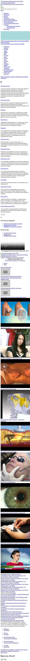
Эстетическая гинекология (11, 23)
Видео (5, 263)
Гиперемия (4, 179)
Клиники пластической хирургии (13, 223)
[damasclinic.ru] (15, 42)
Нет (5, 659)
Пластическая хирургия (13, 26)
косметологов (10, 235)
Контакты (6, 29)
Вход (2, 10)
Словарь (6, 24)
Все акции (13, 593)
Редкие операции (8, 22)
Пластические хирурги (10, 225)
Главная (3, 76)
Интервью (6, 14)
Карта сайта (4, 652)
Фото (5, 264)
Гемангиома (4, 119)
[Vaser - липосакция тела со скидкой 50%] (12, 257)
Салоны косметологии (10, 233)
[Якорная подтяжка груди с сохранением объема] (14, 254)
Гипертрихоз (4, 196)
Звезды (6, 16)
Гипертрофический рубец (8, 206)
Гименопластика (5, 158)
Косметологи (7, 234)
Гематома (3, 128)
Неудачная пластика (9, 19)
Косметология (11, 27)
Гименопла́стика (5, 149)
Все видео (3, 267)
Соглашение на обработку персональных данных (14, 649)
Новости (6, 13)
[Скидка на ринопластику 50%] (9, 253)
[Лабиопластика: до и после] (9, 256)
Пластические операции (10, 20)
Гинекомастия (4, 168)
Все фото (8, 267)
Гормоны (3, 110)
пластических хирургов (13, 226)
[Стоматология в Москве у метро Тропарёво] (13, 249)
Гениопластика (5, 139)
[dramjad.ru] (12, 44)
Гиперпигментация (6, 186)
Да (2, 659)
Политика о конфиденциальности (10, 651)
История (6, 17)
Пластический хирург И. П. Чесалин (15, 260)
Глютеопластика (5, 86)
